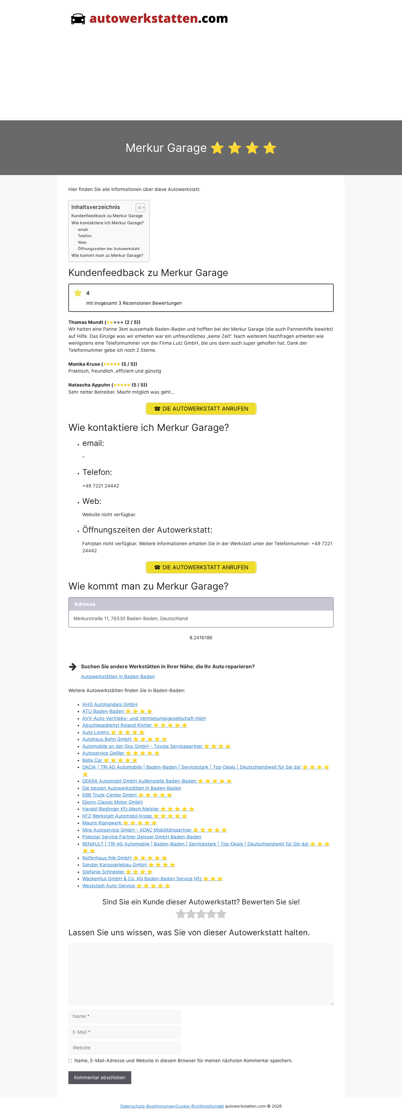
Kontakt (216, 1106)
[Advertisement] (201, 79)
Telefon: (85, 236)
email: (83, 229)
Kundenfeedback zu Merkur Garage (107, 215)
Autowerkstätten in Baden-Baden (118, 676)
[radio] (181, 915)
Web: (82, 242)
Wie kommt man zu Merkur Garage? (107, 255)
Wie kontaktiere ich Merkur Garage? (107, 222)
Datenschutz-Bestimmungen (148, 1106)
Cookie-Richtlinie (192, 1106)
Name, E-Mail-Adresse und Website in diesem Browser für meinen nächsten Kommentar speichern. (183, 1060)
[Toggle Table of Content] (138, 207)
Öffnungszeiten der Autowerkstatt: (109, 248)
